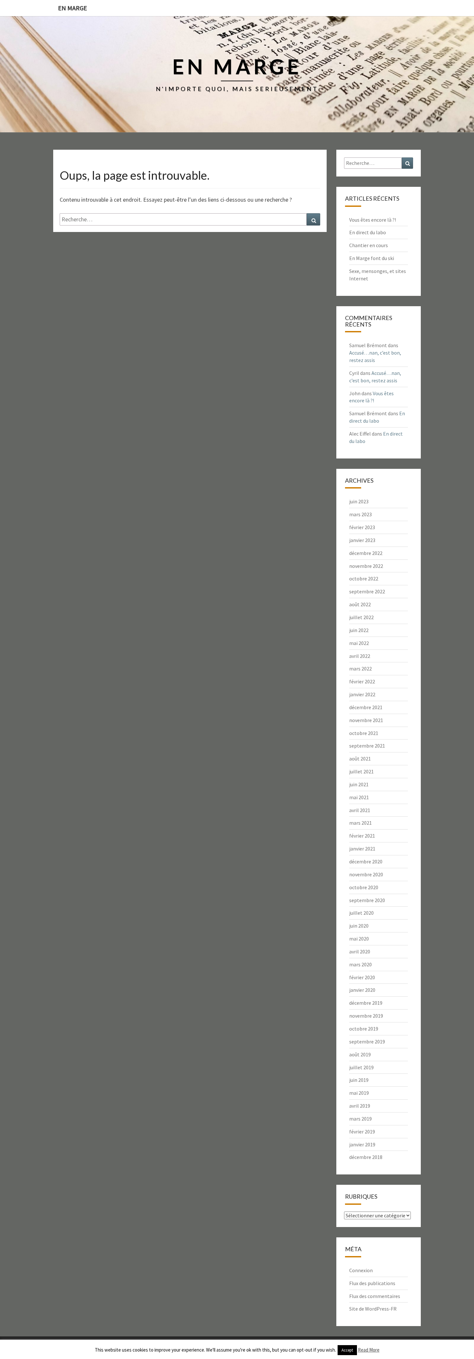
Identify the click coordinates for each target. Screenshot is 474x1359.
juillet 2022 (361, 617)
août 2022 (360, 604)
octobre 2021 (363, 733)
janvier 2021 (362, 848)
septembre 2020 (367, 900)
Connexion (361, 1270)
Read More (369, 1350)
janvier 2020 (362, 990)
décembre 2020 (365, 861)
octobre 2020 (363, 887)
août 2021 (360, 758)
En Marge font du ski (371, 258)
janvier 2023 (362, 540)
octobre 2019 (363, 1028)
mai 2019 (359, 1093)
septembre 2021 (367, 745)
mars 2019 (360, 1118)
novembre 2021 (366, 720)
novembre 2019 (366, 1015)
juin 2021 (359, 784)
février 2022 (362, 681)
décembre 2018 (365, 1157)
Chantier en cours (368, 245)
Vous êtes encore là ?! (372, 219)
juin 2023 (359, 501)
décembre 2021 (365, 707)
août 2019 (360, 1054)
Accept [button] (347, 1350)
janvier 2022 (362, 694)
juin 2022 (359, 630)
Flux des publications (372, 1283)
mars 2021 (360, 823)
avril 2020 (359, 951)
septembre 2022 (367, 591)
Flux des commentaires (374, 1296)
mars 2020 (360, 964)
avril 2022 (359, 656)
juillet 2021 (361, 771)
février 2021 (362, 835)
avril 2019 (359, 1105)
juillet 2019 (361, 1067)
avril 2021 (359, 810)
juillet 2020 (361, 913)
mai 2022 (359, 643)
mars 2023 (360, 514)
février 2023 (362, 527)
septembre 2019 (367, 1041)
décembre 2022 (365, 553)
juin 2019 (359, 1080)
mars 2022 (360, 668)
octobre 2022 (363, 578)
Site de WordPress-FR (373, 1308)
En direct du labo (367, 232)
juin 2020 (359, 925)
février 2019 (362, 1131)
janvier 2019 (362, 1144)
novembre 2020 (366, 874)
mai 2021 (359, 797)
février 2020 (362, 977)
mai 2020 (359, 938)
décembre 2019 (365, 1003)
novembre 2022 (366, 566)
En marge (72, 8)
